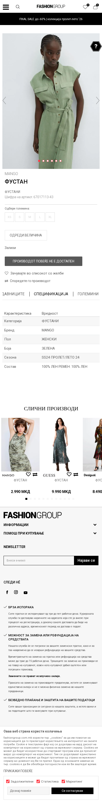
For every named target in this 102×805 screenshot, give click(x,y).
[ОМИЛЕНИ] (88, 8)
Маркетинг (74, 781)
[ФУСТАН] (20, 444)
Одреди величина (26, 235)
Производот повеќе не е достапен (43, 261)
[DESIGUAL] (90, 475)
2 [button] (44, 161)
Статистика (50, 781)
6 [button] (61, 161)
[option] (51, 19)
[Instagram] (16, 592)
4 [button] (52, 161)
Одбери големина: (17, 208)
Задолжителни (22, 781)
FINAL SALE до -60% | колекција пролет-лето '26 (51, 19)
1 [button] (40, 161)
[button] (17, 7)
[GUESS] (49, 475)
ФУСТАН (20, 480)
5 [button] (57, 161)
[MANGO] (8, 475)
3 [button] (48, 161)
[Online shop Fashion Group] (51, 6)
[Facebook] (7, 592)
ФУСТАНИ (12, 192)
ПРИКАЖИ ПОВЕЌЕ (18, 771)
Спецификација (51, 294)
